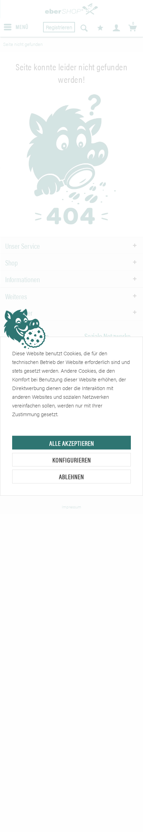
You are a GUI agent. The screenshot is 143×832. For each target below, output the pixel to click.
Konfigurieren (71, 459)
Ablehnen (71, 476)
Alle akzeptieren (71, 442)
